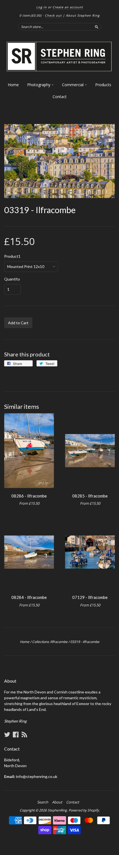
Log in (41, 7)
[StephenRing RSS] (24, 734)
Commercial (73, 84)
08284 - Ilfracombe (29, 597)
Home (13, 84)
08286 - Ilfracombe (29, 495)
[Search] (96, 26)
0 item (30, 15)
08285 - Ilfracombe (90, 495)
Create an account (68, 7)
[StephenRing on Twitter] (7, 734)
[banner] (59, 56)
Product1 (12, 256)
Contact (60, 96)
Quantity (12, 279)
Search (42, 802)
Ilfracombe (59, 641)
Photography (39, 84)
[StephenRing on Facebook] (16, 734)
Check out (53, 15)
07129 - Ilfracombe (90, 597)
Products (103, 84)
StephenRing (57, 810)
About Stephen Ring (83, 15)
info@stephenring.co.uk (36, 776)
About (57, 802)
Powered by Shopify (84, 810)
